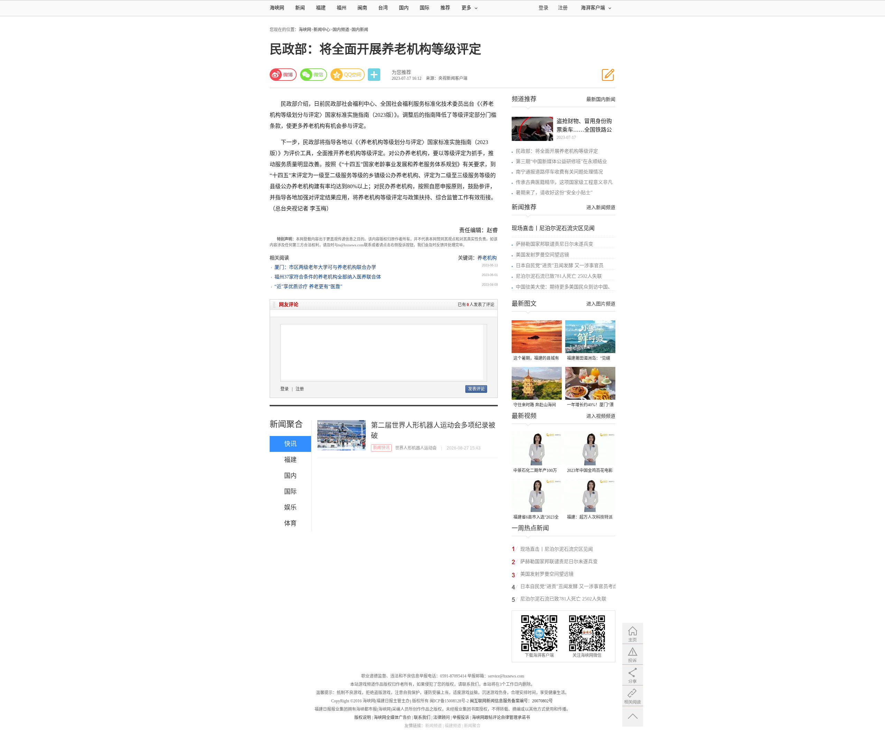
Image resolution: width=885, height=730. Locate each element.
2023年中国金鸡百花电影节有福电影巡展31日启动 (590, 471)
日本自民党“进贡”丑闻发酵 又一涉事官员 (560, 265)
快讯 (290, 443)
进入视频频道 (600, 416)
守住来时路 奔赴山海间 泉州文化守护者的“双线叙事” (535, 405)
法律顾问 (441, 717)
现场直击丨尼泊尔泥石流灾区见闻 (553, 228)
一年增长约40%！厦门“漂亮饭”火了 (590, 405)
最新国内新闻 (600, 99)
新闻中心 (322, 29)
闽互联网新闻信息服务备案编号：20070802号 (511, 701)
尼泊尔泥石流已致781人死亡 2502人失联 (559, 276)
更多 (466, 7)
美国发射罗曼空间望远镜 (542, 254)
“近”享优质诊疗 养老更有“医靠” (308, 286)
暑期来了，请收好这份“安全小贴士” (554, 192)
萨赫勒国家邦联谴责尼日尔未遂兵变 (554, 244)
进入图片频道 (600, 303)
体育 (290, 523)
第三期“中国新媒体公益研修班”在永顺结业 (561, 161)
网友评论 (288, 304)
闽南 (362, 7)
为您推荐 (401, 72)
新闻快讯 (381, 447)
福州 (341, 7)
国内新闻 (360, 29)
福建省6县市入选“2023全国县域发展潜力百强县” (536, 518)
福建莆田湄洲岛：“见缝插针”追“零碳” (588, 359)
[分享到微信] (313, 74)
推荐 (445, 7)
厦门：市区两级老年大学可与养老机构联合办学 (325, 267)
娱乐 (290, 507)
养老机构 (487, 257)
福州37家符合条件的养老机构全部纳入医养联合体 (327, 276)
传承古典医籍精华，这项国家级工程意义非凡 (564, 182)
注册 (563, 7)
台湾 (383, 7)
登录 (284, 389)
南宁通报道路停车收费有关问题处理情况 (559, 171)
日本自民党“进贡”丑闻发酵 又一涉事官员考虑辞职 (569, 587)
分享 (375, 74)
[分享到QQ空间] (347, 74)
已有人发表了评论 (476, 304)
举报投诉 (461, 717)
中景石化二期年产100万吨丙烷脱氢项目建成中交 (536, 471)
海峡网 (277, 7)
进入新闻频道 (600, 207)
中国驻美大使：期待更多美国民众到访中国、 (564, 287)
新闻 (300, 7)
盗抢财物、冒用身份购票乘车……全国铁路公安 (584, 126)
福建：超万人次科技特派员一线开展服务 (590, 518)
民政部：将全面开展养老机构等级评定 (557, 151)
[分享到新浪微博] (283, 74)
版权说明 (362, 717)
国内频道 (341, 29)
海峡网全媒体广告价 (392, 717)
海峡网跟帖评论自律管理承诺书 (501, 717)
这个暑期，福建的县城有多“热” (536, 359)
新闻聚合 (286, 424)
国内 (404, 7)
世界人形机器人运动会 (416, 448)
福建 (321, 7)
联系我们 (422, 717)
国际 (424, 7)
